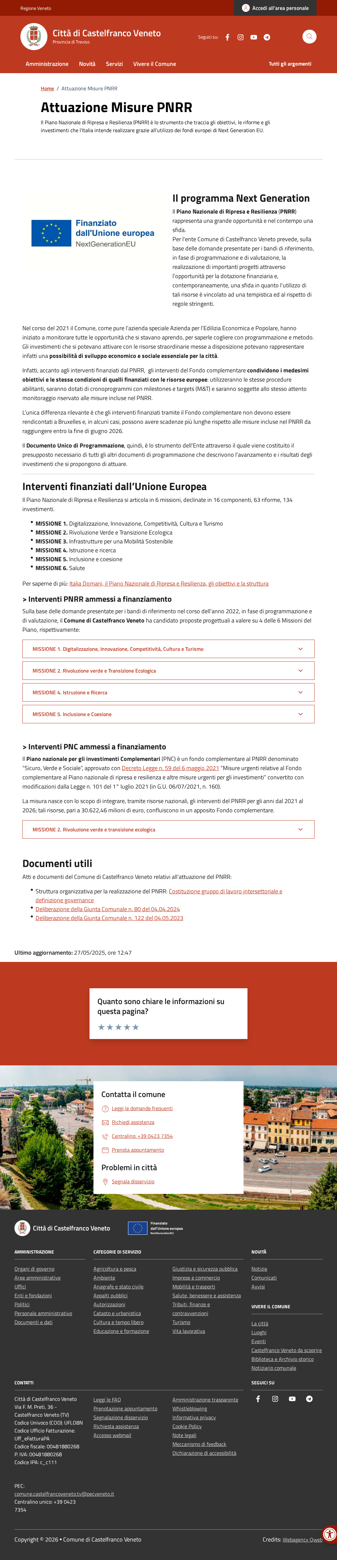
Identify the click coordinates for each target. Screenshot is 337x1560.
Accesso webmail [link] (112, 1435)
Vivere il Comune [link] (154, 63)
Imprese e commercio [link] (196, 1278)
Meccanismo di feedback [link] (199, 1444)
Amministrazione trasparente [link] (205, 1399)
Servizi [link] (114, 63)
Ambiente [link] (104, 1278)
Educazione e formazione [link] (121, 1331)
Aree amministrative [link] (37, 1278)
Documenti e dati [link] (33, 1322)
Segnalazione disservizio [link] (120, 1417)
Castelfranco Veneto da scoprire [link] (286, 1350)
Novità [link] (87, 63)
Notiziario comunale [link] (273, 1368)
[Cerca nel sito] (309, 37)
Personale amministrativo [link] (43, 1313)
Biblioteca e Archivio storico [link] (282, 1359)
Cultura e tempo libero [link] (118, 1322)
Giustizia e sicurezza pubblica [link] (205, 1269)
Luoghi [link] (259, 1332)
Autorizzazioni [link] (109, 1304)
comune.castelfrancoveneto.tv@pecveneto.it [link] (64, 1494)
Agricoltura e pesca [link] (114, 1269)
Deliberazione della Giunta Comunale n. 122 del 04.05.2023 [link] (109, 917)
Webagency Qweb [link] (303, 1540)
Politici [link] (22, 1304)
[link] (275, 8)
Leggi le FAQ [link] (107, 1399)
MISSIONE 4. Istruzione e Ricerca (70, 692)
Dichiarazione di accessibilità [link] (204, 1453)
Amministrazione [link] (47, 63)
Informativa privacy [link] (194, 1417)
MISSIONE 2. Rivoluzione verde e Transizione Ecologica (94, 671)
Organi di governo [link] (34, 1269)
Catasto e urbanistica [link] (117, 1313)
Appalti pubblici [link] (110, 1295)
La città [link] (259, 1323)
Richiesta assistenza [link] (116, 1426)
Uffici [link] (20, 1286)
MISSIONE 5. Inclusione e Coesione (72, 714)
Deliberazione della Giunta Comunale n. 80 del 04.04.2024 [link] (108, 909)
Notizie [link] (259, 1269)
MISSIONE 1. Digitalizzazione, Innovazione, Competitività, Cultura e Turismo (118, 649)
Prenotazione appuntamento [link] (125, 1408)
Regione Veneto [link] (35, 8)
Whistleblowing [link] (189, 1408)
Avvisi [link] (258, 1286)
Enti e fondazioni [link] (33, 1295)
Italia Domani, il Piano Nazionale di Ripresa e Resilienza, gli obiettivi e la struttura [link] (169, 583)
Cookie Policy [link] (187, 1426)
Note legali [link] (184, 1435)
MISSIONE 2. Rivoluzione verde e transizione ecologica (94, 829)
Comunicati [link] (264, 1278)
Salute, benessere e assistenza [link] (206, 1295)
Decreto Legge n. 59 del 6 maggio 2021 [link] (170, 768)
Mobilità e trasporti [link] (193, 1286)
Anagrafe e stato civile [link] (118, 1286)
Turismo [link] (181, 1322)
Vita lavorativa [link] (188, 1331)
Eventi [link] (258, 1341)
